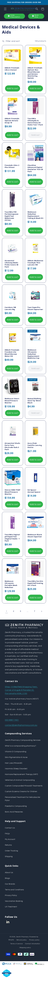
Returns (8, 845)
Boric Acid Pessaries (14, 812)
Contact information (32, 943)
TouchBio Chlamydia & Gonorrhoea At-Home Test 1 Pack (35, 122)
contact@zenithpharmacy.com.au (21, 725)
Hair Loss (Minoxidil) (13, 763)
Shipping (9, 856)
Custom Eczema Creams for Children (21, 791)
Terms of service (16, 943)
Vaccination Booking (14, 901)
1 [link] (6, 611)
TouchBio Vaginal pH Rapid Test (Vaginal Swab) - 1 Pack (12, 537)
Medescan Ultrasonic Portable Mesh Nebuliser (11, 584)
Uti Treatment (11, 907)
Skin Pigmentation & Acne (16, 757)
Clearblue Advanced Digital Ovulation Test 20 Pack (35, 168)
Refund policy (21, 940)
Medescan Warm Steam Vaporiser (35, 535)
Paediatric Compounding (16, 806)
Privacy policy (34, 940)
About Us (9, 872)
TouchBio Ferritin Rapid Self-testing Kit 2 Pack (35, 583)
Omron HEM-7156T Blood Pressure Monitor (12, 492)
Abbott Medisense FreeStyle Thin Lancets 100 (35, 263)
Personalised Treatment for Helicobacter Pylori (22, 798)
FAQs (7, 834)
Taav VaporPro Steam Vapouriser (35, 308)
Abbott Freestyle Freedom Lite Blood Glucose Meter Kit (12, 353)
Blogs (7, 878)
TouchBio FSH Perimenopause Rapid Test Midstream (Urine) (11, 216)
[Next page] (41, 611)
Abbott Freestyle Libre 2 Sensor (12, 69)
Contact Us (10, 828)
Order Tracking (11, 851)
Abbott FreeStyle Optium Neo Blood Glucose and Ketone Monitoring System (35, 73)
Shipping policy (25, 947)
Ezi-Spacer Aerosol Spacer (34, 491)
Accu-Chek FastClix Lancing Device (35, 445)
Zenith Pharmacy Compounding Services (22, 740)
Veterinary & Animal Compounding (20, 780)
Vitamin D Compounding (15, 752)
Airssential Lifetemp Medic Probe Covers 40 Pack (11, 264)
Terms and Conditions (14, 890)
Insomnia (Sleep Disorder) (16, 769)
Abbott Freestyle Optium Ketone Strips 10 (12, 121)
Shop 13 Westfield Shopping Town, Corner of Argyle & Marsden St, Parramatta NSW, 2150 (21, 690)
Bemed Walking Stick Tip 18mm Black (34, 401)
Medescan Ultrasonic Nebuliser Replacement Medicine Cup (33, 354)
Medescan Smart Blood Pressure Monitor (12, 401)
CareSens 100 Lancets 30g (10, 308)
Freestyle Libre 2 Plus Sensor (12, 166)
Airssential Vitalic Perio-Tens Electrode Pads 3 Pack (12, 446)
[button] (5, 9)
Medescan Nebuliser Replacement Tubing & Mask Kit (35, 215)
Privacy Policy (11, 895)
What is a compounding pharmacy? (20, 746)
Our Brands (10, 884)
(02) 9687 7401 (12, 720)
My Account (10, 839)
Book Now (37, 16)
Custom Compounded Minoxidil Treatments (23, 786)
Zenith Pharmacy (22, 936)
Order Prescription (15, 16)
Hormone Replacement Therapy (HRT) (21, 774)
